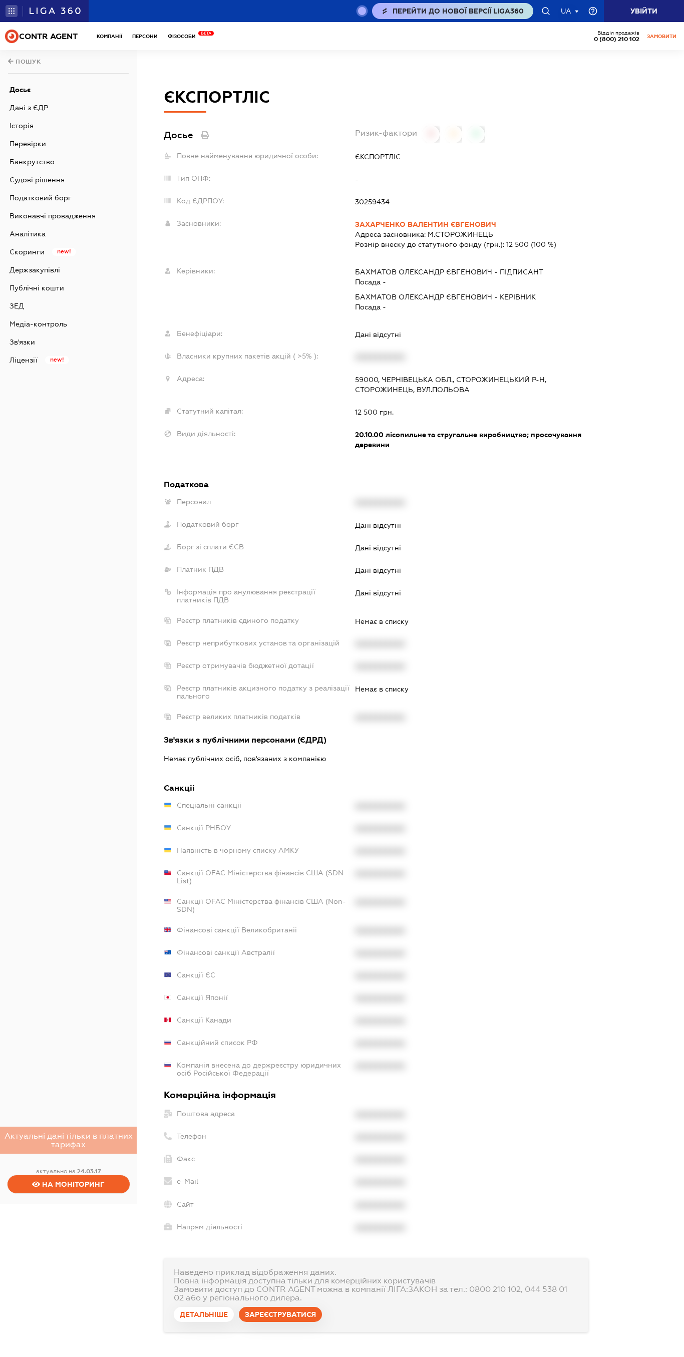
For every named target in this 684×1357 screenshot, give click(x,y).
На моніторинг (72, 1184)
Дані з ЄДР (29, 108)
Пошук (27, 61)
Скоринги (27, 252)
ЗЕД (17, 306)
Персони (145, 36)
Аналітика (28, 234)
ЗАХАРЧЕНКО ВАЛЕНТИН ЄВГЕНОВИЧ (425, 224)
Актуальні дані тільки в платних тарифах (69, 1140)
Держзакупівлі (35, 270)
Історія (22, 126)
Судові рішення (37, 180)
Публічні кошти (37, 288)
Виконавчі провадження (53, 216)
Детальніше (204, 1314)
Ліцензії (24, 360)
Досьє (20, 90)
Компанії (109, 36)
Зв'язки (22, 342)
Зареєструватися (280, 1314)
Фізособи (184, 36)
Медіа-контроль (38, 324)
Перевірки (28, 144)
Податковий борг (41, 198)
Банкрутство (32, 162)
